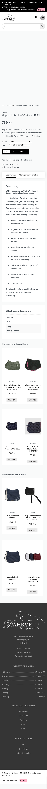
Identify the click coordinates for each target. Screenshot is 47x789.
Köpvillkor (23, 748)
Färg (3, 145)
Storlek (4, 142)
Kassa (23, 724)
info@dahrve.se (23, 652)
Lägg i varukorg (19, 151)
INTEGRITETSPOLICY (28, 10)
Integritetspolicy (24, 753)
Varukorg (23, 719)
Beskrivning (11, 174)
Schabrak (10, 106)
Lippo (4, 112)
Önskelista (23, 715)
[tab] (11, 175)
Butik (23, 728)
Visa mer (11, 400)
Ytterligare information (28, 174)
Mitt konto (23, 711)
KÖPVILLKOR (15, 10)
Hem (3, 106)
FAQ (8, 10)
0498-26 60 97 (23, 648)
